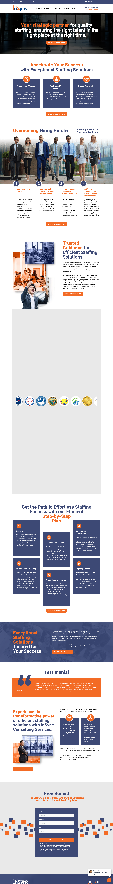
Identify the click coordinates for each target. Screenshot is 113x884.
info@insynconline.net (94, 1)
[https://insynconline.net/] (21, 8)
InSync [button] (38, 8)
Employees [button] (47, 8)
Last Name (42, 819)
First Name (42, 812)
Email (40, 827)
